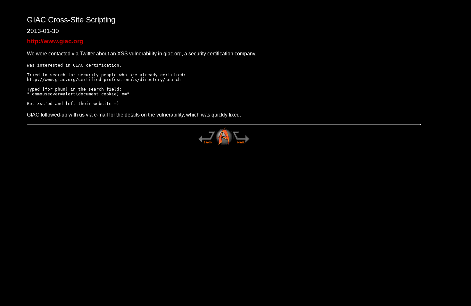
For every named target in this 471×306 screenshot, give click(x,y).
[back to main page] (206, 144)
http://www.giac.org (55, 41)
